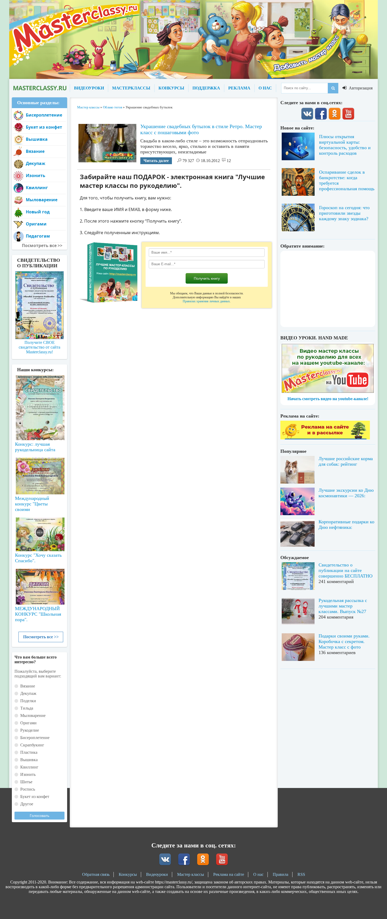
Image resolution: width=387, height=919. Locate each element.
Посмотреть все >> (41, 637)
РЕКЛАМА (239, 88)
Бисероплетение (44, 115)
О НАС (265, 88)
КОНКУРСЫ (171, 88)
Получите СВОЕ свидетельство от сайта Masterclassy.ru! (39, 347)
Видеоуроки (157, 874)
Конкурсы (128, 874)
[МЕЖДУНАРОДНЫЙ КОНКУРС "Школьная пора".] (39, 584)
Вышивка (37, 139)
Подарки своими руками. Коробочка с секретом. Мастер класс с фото (344, 641)
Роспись (27, 789)
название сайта (39, 88)
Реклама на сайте (228, 874)
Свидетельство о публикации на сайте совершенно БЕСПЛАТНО (346, 570)
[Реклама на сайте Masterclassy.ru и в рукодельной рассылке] (325, 438)
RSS (301, 874)
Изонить (35, 175)
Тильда (26, 708)
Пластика (28, 752)
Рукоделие (29, 730)
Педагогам (38, 236)
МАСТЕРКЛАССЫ (131, 88)
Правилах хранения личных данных (206, 301)
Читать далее (156, 160)
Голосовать (39, 815)
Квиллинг (37, 187)
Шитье (26, 782)
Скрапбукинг (32, 745)
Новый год (38, 212)
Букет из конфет (44, 127)
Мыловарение (41, 200)
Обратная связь (96, 874)
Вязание (35, 151)
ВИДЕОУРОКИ (89, 88)
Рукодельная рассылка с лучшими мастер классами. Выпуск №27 (343, 606)
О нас (258, 874)
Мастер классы (190, 874)
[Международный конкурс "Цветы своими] (39, 473)
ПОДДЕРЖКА (206, 88)
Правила (280, 874)
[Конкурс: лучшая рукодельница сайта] (39, 391)
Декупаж (35, 163)
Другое (26, 804)
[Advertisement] (328, 289)
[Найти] (333, 88)
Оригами (36, 224)
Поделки (28, 701)
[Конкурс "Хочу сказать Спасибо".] (39, 533)
